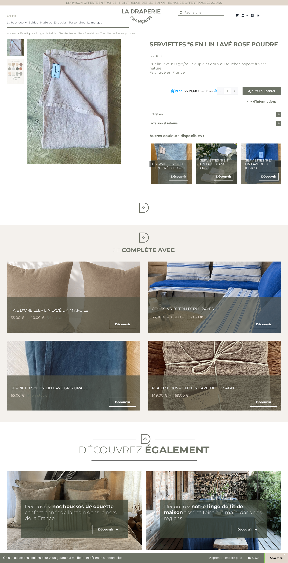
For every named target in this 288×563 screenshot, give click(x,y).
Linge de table (46, 33)
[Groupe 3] (141, 11)
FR (14, 15)
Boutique (26, 33)
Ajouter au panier (261, 91)
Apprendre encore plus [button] (225, 557)
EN (9, 15)
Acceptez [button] (276, 557)
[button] (215, 114)
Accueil (12, 33)
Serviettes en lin (70, 33)
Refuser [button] (253, 557)
